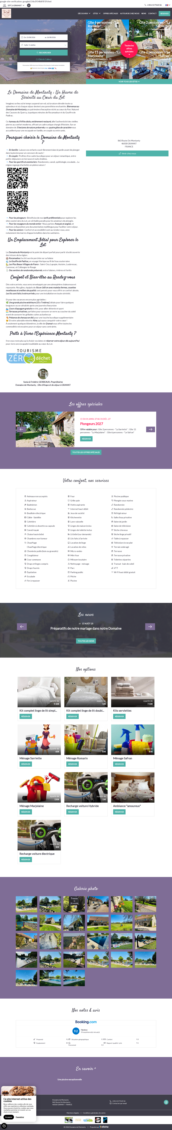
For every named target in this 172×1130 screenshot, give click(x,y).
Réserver (164, 14)
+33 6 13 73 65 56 (118, 1101)
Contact (152, 13)
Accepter (8, 1117)
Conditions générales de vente (94, 1113)
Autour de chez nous (129, 13)
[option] (86, 429)
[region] (18, 1104)
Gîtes (95, 13)
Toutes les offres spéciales (86, 452)
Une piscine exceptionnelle (70, 1079)
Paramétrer (20, 1117)
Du (25, 37)
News (143, 13)
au (45, 37)
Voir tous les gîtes (128, 81)
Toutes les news (86, 641)
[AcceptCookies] (4, 1126)
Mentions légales (73, 1113)
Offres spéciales (110, 13)
